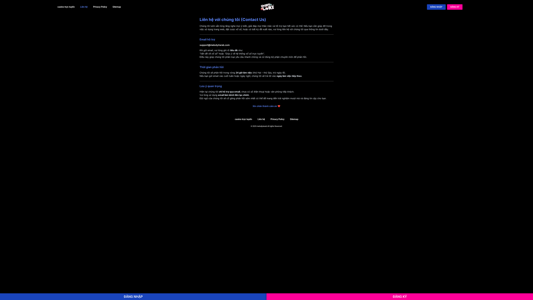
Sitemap (117, 7)
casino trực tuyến (66, 7)
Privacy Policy (100, 7)
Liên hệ (84, 7)
